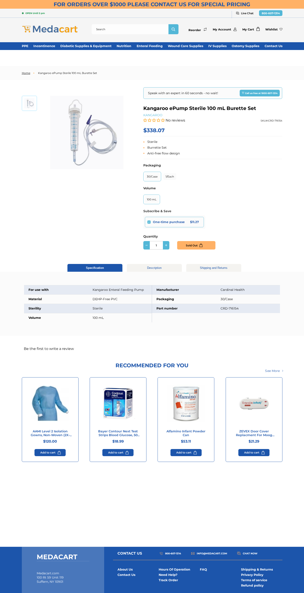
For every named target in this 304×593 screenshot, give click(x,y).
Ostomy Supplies (245, 46)
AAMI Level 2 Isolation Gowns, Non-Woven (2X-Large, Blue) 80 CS (50, 433)
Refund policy (252, 585)
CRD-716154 (275, 120)
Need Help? (168, 575)
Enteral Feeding (150, 46)
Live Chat (247, 13)
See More (272, 371)
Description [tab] (154, 268)
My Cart (248, 29)
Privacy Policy (252, 575)
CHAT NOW (250, 553)
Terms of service (254, 580)
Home (26, 73)
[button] (154, 120)
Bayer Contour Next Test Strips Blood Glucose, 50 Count (118, 433)
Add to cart (47, 452)
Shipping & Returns (257, 569)
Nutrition (124, 46)
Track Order (168, 580)
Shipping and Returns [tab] (213, 268)
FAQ (203, 569)
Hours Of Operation (174, 569)
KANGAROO (152, 115)
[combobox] (130, 29)
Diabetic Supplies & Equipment (85, 46)
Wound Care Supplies (185, 46)
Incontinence (44, 46)
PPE (25, 46)
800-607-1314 (271, 13)
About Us (125, 569)
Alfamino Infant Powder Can (185, 433)
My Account (222, 29)
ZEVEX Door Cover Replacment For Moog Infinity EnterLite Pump (254, 433)
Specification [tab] (95, 268)
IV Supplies (217, 46)
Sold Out (192, 245)
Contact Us (273, 46)
